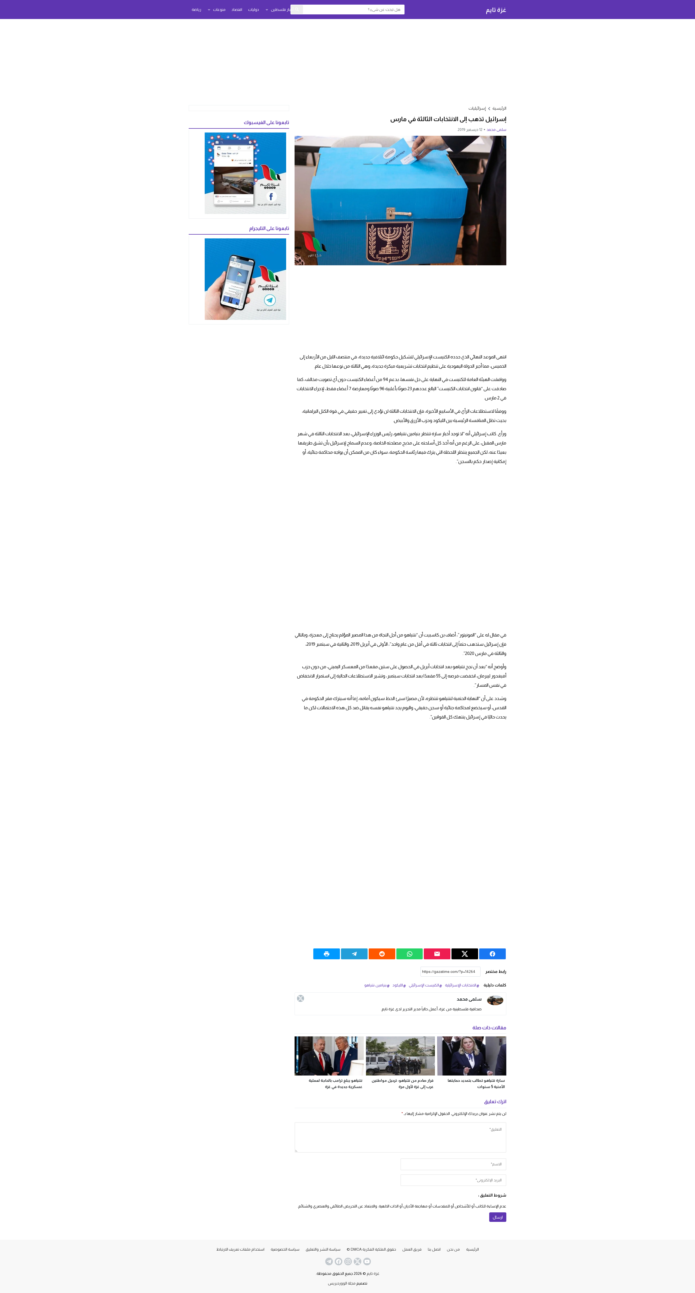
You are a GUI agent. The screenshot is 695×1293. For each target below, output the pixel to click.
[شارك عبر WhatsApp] (410, 954)
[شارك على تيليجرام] (354, 954)
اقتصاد (237, 9)
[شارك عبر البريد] (437, 954)
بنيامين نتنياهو (375, 985)
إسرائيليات (477, 108)
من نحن (453, 1249)
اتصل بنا (434, 1249)
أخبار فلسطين (282, 9)
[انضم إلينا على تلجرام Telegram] (328, 1261)
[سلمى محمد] (495, 1000)
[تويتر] (300, 998)
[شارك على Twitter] (465, 954)
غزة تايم (496, 9)
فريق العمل (412, 1249)
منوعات (219, 9)
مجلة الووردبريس (342, 1283)
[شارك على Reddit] (382, 954)
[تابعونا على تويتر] (357, 1261)
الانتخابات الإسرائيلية (460, 985)
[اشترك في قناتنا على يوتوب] (366, 1261)
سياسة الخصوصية (285, 1249)
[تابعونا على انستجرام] (347, 1261)
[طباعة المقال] (327, 954)
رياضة (196, 9)
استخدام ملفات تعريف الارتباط (240, 1249)
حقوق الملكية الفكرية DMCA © (371, 1249)
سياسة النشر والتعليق (323, 1249)
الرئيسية (472, 1249)
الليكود (398, 985)
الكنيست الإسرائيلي (424, 985)
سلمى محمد (496, 129)
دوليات (253, 9)
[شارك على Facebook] (492, 954)
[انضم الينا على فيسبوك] (338, 1261)
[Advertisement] (347, 61)
